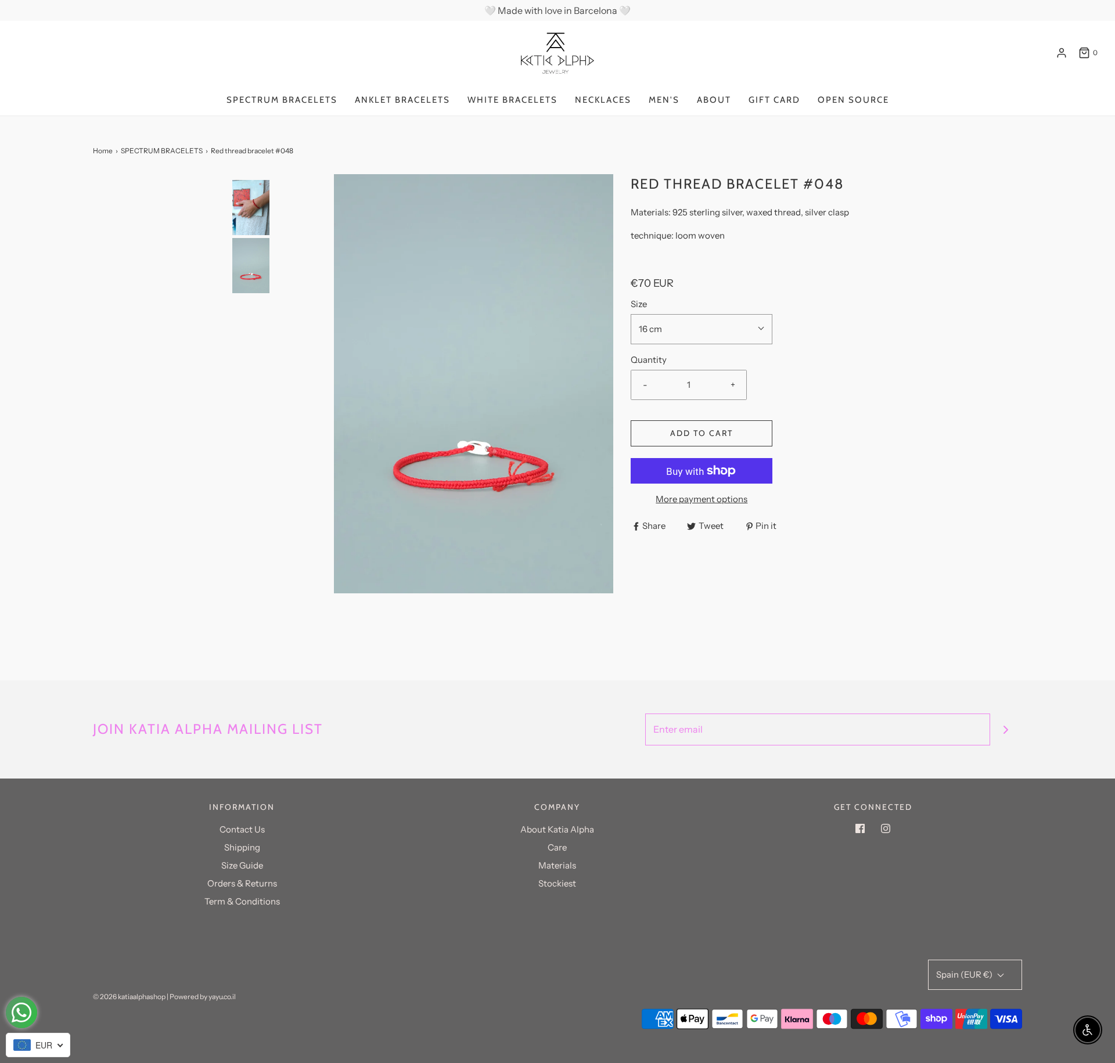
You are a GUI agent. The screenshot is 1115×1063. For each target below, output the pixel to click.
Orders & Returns (242, 883)
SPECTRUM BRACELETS (281, 100)
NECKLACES (603, 100)
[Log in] (1062, 53)
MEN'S (664, 100)
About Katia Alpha (557, 829)
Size (639, 303)
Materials (557, 865)
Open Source (853, 100)
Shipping (242, 847)
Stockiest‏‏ (557, 883)
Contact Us (242, 829)
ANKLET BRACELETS (402, 100)
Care (557, 847)
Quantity (649, 359)
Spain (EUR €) (965, 974)
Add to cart (701, 433)
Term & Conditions (242, 901)
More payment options (701, 499)
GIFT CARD (774, 100)
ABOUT (714, 100)
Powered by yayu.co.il (203, 996)
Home (103, 150)
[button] (250, 336)
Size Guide (242, 865)
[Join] (1006, 729)
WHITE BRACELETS (512, 100)
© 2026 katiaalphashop (129, 996)
